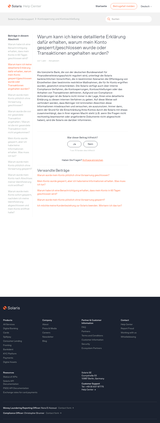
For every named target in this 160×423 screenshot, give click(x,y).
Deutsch (145, 6)
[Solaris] (11, 308)
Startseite (101, 6)
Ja (74, 144)
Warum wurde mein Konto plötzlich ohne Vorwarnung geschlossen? (19, 100)
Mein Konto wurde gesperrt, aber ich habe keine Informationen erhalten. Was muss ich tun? (18, 147)
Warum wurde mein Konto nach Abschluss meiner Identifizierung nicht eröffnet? (20, 180)
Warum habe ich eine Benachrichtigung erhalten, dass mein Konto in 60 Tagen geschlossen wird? (19, 51)
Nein (90, 144)
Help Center (88, 390)
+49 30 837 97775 (94, 387)
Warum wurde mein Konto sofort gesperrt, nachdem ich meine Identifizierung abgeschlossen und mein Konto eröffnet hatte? (20, 202)
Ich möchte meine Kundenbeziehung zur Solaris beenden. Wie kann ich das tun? (79, 205)
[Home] (24, 6)
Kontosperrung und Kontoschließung (58, 19)
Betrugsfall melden (124, 6)
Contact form (65, 408)
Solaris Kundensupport (21, 19)
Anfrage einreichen (92, 160)
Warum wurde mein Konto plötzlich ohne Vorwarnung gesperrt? (20, 165)
